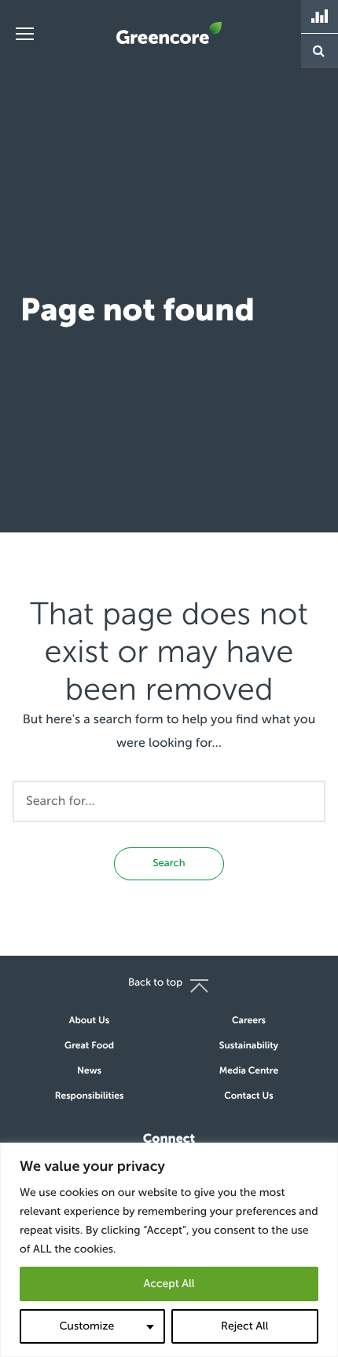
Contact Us (249, 1096)
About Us (89, 1020)
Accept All (168, 1283)
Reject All (244, 1326)
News (89, 1071)
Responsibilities (89, 1096)
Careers (249, 1020)
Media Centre (249, 1071)
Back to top (155, 983)
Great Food (89, 1046)
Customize (86, 1326)
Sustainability (248, 1046)
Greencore (169, 33)
